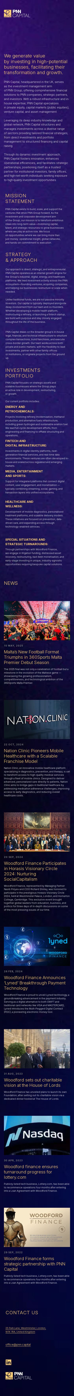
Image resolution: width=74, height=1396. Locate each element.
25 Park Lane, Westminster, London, (26, 1328)
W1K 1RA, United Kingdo (19, 1331)
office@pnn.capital (18, 1344)
